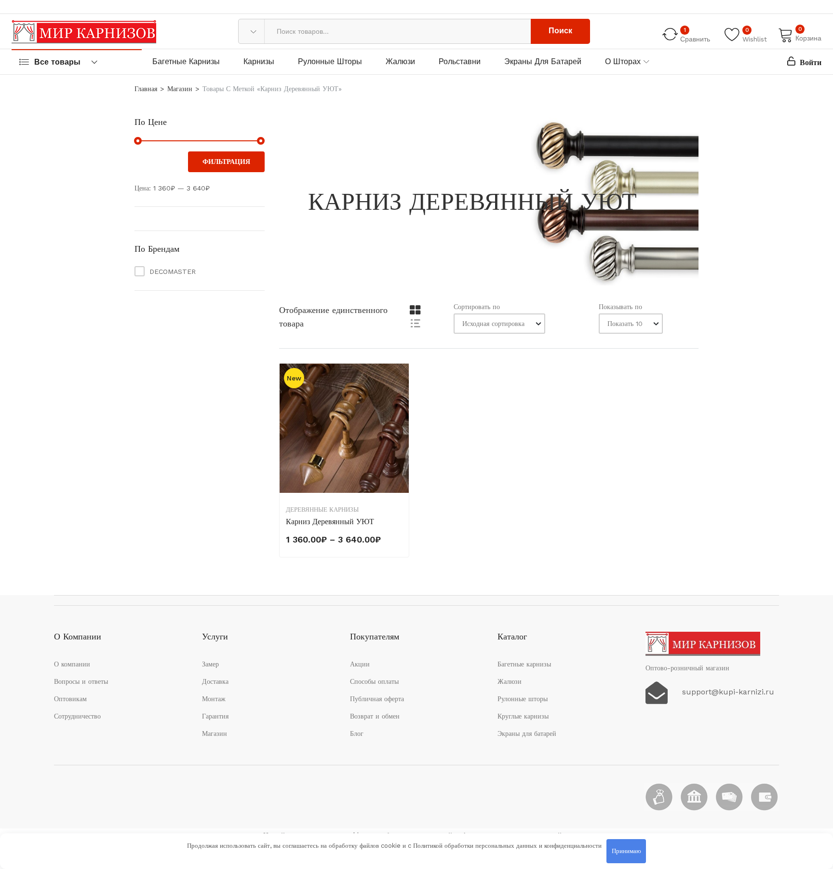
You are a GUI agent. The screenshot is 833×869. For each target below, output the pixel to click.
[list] (415, 323)
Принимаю (626, 851)
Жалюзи (400, 61)
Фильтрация (226, 161)
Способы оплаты (374, 681)
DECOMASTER (172, 271)
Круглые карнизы (523, 716)
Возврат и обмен (375, 716)
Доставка (215, 681)
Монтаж (214, 699)
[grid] (415, 310)
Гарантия (215, 716)
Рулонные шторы (330, 61)
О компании (72, 664)
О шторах (623, 61)
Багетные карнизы (186, 61)
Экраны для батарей (542, 61)
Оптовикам (70, 699)
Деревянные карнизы (322, 509)
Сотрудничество (77, 716)
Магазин (179, 89)
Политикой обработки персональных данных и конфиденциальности (507, 845)
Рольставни (460, 61)
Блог (356, 733)
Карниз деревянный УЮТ (330, 521)
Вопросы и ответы (81, 681)
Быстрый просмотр (400, 425)
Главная (145, 89)
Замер (210, 664)
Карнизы (258, 61)
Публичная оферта (377, 699)
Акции (360, 664)
